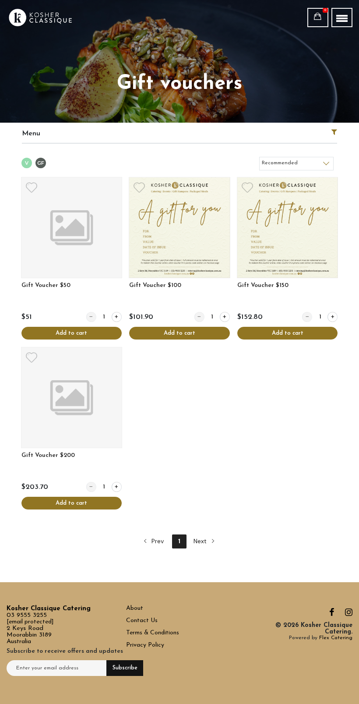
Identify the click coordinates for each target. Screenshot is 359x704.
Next (201, 541)
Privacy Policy (145, 645)
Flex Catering (335, 637)
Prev (157, 541)
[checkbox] (27, 164)
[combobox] (296, 163)
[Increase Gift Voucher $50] (117, 317)
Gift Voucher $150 (263, 285)
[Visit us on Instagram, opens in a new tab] (348, 614)
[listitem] (71, 258)
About (134, 608)
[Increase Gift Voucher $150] (332, 317)
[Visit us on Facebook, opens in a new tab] (331, 614)
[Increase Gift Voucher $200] (117, 487)
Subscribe (125, 668)
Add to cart (71, 333)
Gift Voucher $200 (48, 455)
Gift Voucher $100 (155, 285)
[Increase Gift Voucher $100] (225, 317)
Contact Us (142, 620)
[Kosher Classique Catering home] (40, 17)
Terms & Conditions (152, 633)
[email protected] (30, 622)
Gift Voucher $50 (45, 285)
